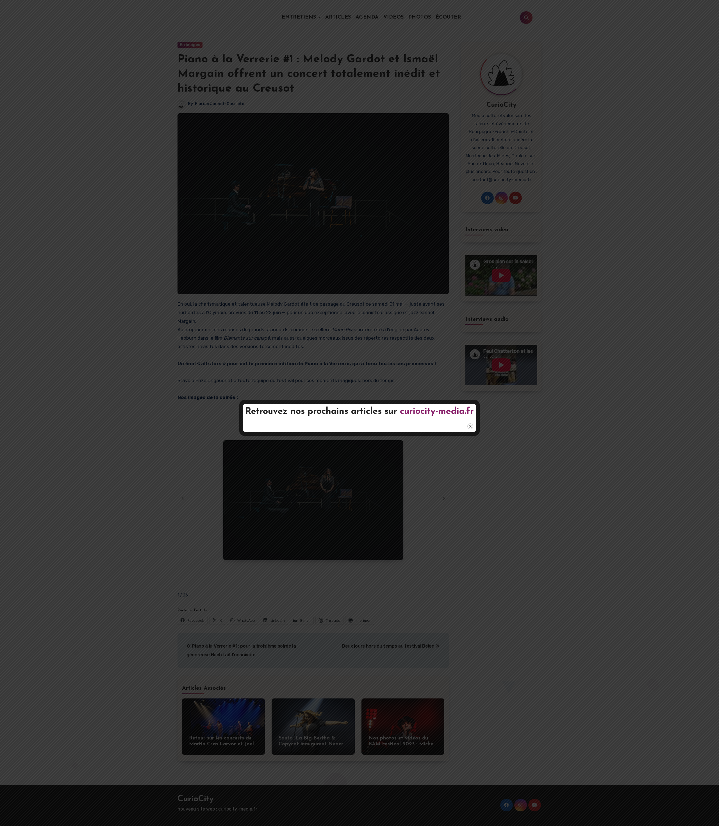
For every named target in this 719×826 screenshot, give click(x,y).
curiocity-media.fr (437, 411)
